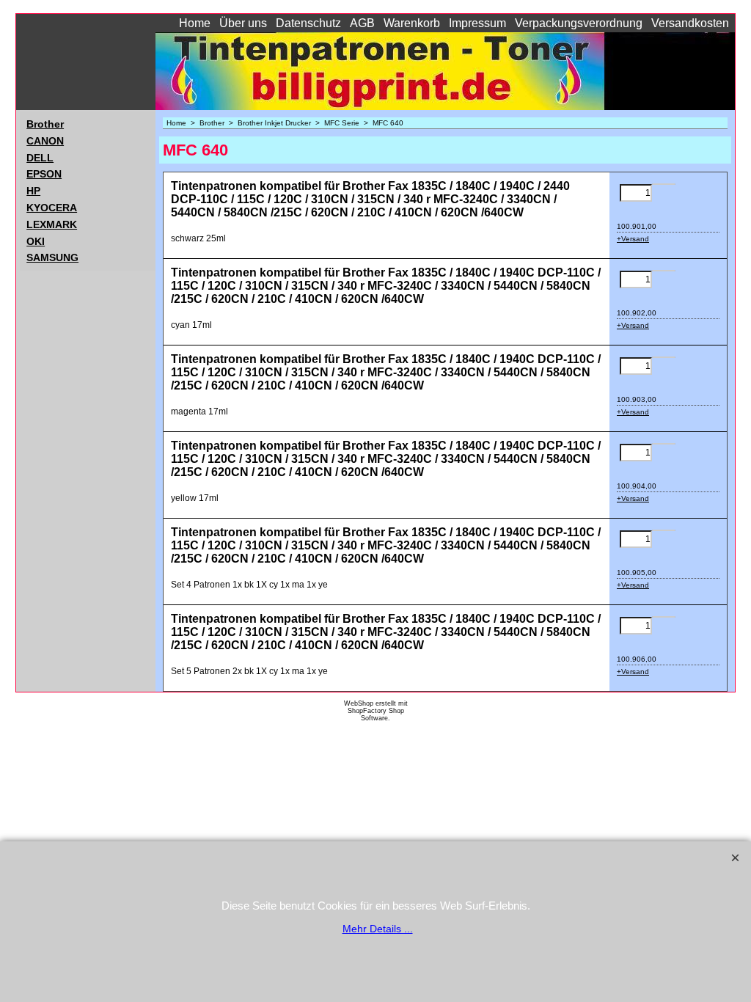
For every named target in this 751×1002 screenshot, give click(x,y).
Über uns (243, 23)
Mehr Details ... (377, 929)
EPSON (44, 174)
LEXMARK (51, 224)
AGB (362, 23)
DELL (40, 158)
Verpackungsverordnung (578, 23)
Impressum (477, 23)
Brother (45, 124)
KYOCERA (51, 207)
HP (33, 191)
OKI (35, 241)
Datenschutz (308, 23)
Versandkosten (690, 23)
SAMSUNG (52, 257)
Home (194, 23)
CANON (45, 141)
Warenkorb (412, 23)
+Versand (633, 239)
